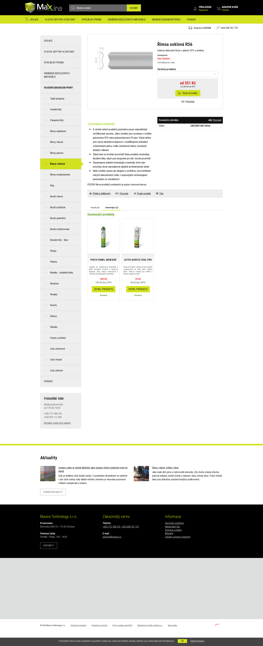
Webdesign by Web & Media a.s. (150, 625)
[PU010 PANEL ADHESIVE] (103, 235)
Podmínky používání (99, 625)
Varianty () (95, 207)
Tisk (161, 193)
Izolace (34, 19)
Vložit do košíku (189, 93)
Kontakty (48, 545)
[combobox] (187, 74)
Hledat (134, 8)
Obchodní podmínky (174, 523)
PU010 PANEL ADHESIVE (103, 259)
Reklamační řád (172, 526)
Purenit (191, 19)
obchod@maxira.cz (112, 536)
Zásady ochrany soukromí (177, 536)
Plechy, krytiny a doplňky (60, 19)
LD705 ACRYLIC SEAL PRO (138, 259)
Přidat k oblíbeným (101, 193)
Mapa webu (172, 625)
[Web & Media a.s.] (217, 625)
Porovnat (190, 101)
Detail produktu (103, 289)
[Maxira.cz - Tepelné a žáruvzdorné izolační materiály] (43, 14)
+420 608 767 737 (229, 28)
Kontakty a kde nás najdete (57, 422)
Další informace (197, 641)
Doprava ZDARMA (202, 28)
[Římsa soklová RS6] (122, 60)
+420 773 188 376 (111, 526)
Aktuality (169, 533)
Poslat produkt (144, 193)
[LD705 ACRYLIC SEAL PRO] (137, 235)
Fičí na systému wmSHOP (122, 625)
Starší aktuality (53, 492)
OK (182, 641)
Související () (111, 207)
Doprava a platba (173, 530)
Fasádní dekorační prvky (166, 19)
